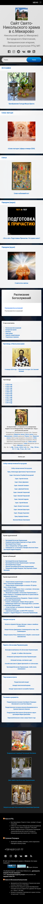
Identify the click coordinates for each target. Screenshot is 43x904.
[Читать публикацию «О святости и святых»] (21, 265)
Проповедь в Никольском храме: (14, 344)
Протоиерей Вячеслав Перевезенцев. (16, 540)
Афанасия (20, 445)
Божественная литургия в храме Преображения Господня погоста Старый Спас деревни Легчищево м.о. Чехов (26, 888)
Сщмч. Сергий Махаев (21, 502)
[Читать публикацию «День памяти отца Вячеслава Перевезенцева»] (21, 768)
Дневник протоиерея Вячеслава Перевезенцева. (20, 566)
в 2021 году (9, 390)
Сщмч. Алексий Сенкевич (21, 485)
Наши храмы (9, 333)
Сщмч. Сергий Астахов (21, 478)
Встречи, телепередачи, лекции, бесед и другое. (20, 601)
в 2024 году (9, 384)
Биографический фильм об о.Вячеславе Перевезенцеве (21, 650)
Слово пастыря (7, 113)
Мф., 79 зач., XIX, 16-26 (23, 449)
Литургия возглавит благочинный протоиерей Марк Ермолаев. (22, 807)
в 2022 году (9, 388)
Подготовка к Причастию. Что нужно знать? (21, 238)
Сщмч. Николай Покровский (22, 496)
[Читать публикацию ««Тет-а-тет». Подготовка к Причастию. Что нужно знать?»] (21, 221)
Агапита (15, 436)
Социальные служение (12, 337)
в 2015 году (9, 401)
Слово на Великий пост (21, 193)
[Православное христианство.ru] (21, 867)
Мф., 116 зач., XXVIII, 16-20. (19, 447)
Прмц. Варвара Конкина (21, 516)
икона (22, 434)
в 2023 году (9, 386)
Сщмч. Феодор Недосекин (21, 513)
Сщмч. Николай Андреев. (21, 499)
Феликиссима (8, 436)
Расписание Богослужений (14, 308)
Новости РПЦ (9, 819)
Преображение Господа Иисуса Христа (21, 104)
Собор (35, 438)
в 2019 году (9, 393)
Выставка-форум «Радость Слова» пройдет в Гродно (26, 822)
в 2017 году (9, 397)
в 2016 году (9, 399)
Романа (26, 436)
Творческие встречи (10, 677)
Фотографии (6, 68)
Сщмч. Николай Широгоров (21, 509)
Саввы (30, 441)
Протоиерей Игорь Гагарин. (13, 564)
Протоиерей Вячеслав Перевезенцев (16, 561)
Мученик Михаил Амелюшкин (21, 520)
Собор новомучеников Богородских (15, 463)
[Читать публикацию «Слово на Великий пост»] (21, 176)
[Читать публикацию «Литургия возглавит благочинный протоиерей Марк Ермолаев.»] (21, 795)
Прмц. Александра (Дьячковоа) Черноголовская (22, 472)
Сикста (27, 434)
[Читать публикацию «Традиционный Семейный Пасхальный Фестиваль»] (21, 740)
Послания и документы (10, 697)
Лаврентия (17, 434)
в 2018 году (9, 395)
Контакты (8, 331)
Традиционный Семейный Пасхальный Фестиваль (21, 753)
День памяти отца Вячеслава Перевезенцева (21, 780)
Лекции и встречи (9, 619)
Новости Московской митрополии (16, 880)
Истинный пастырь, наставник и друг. (21, 660)
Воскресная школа (11, 329)
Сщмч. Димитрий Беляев (21, 489)
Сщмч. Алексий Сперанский (21, 492)
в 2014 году (9, 402)
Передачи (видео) (8, 202)
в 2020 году (9, 392)
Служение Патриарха (12, 838)
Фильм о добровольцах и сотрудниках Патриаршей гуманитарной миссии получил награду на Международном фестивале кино (25, 831)
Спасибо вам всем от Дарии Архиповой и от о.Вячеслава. (21, 663)
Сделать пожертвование (13, 335)
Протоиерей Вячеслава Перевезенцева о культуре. (20, 563)
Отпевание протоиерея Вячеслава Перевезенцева (21, 656)
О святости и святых (21, 283)
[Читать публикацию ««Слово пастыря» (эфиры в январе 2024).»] (21, 131)
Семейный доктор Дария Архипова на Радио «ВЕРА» (21, 542)
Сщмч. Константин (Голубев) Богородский (22, 475)
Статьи (4, 158)
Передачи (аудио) (8, 247)
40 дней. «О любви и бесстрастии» (22, 653)
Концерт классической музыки (21, 685)
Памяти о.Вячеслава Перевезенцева (15, 645)
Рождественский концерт (21, 682)
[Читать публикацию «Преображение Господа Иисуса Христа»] (21, 86)
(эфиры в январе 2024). (21, 148)
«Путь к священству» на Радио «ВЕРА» (16, 546)
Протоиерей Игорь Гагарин (13, 544)
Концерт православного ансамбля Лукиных (21, 689)
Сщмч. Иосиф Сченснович (21, 506)
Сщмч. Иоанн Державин (21, 482)
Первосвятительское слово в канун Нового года (22, 718)
